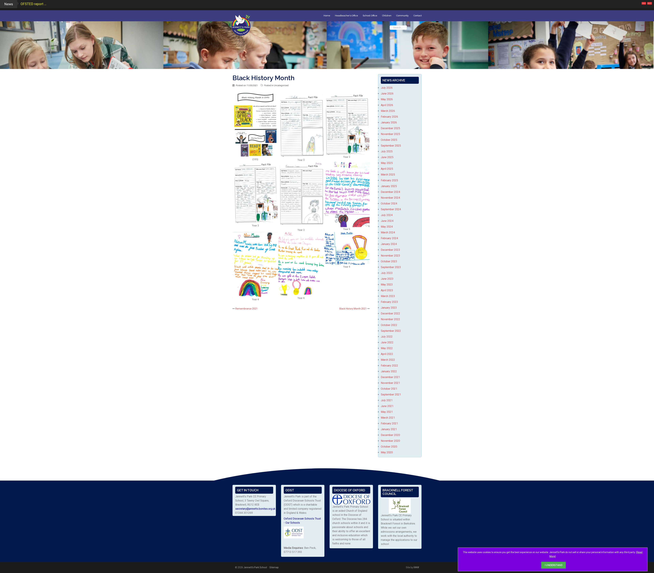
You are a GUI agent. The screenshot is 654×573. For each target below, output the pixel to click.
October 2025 (389, 139)
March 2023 (388, 296)
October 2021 (389, 388)
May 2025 (387, 163)
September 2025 (391, 145)
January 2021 (389, 429)
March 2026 (388, 111)
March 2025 (388, 174)
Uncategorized (281, 85)
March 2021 (388, 417)
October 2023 (389, 261)
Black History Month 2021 (353, 308)
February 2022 (389, 365)
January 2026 (389, 122)
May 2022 (387, 348)
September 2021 (391, 394)
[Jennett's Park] (241, 24)
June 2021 (387, 406)
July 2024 (387, 215)
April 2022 (387, 354)
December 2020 (390, 435)
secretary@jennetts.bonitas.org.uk (255, 508)
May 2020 (387, 452)
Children (386, 15)
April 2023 (387, 290)
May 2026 (387, 99)
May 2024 (387, 226)
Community (402, 15)
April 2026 (387, 105)
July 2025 (387, 151)
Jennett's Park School (255, 567)
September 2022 (391, 330)
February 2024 (389, 238)
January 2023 (389, 307)
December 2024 (390, 192)
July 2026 (387, 87)
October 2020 (389, 446)
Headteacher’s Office (346, 15)
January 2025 (389, 186)
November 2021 (390, 383)
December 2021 (390, 377)
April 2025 (387, 168)
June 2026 (387, 93)
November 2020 (390, 440)
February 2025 (389, 180)
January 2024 (389, 244)
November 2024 (390, 197)
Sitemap (274, 567)
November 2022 (390, 319)
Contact (417, 15)
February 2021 (389, 423)
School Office (370, 15)
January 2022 (389, 371)
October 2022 (389, 325)
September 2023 (391, 267)
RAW (416, 567)
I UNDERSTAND (553, 565)
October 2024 (389, 203)
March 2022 (388, 359)
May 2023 (387, 284)
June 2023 (387, 278)
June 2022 (387, 342)
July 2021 (387, 400)
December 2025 (390, 128)
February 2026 (389, 116)
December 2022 (390, 313)
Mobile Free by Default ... (39, 4)
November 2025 (390, 134)
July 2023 (387, 273)
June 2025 (387, 157)
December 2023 (390, 249)
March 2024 (388, 232)
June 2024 (387, 220)
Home (327, 15)
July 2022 (387, 336)
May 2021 (387, 411)
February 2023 (389, 302)
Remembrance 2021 (246, 308)
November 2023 (390, 255)
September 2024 (391, 209)
